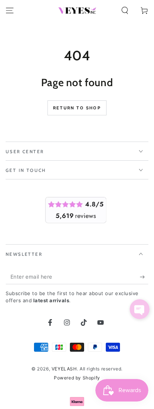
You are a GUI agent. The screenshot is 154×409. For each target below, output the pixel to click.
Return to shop (77, 107)
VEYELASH (64, 369)
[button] (125, 10)
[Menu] (9, 10)
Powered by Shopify (77, 378)
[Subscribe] (144, 277)
